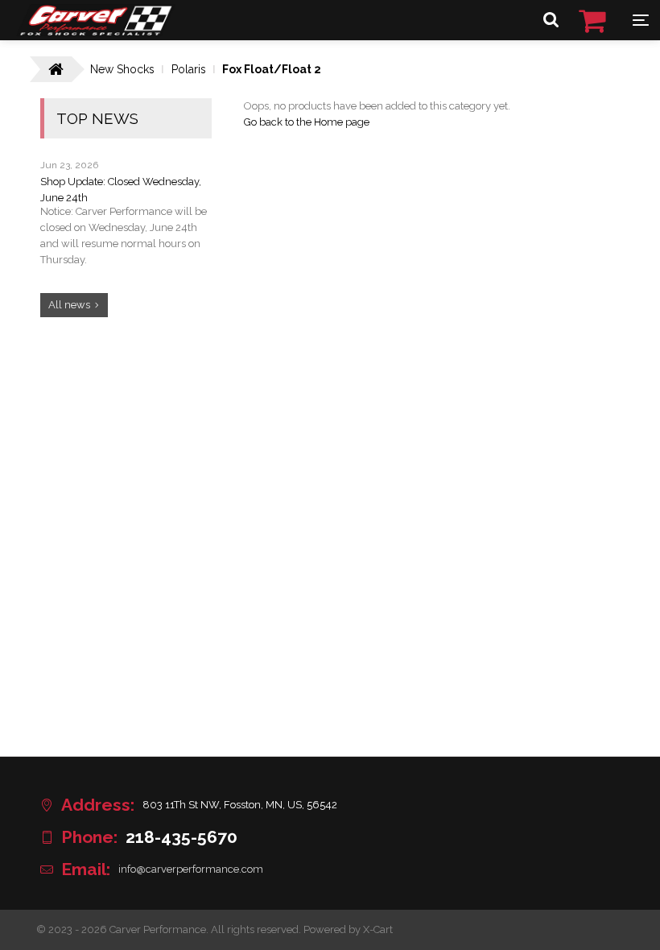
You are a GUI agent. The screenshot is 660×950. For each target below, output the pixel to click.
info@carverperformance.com (190, 869)
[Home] (96, 32)
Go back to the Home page (306, 122)
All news (69, 305)
